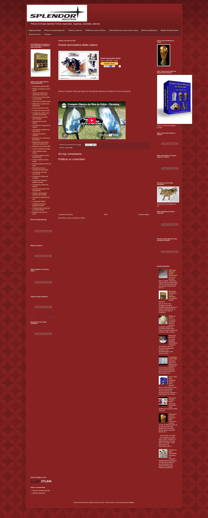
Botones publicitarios (149, 30)
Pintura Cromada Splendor (54, 30)
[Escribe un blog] (88, 145)
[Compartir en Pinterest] (95, 145)
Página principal (35, 30)
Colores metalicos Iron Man (41, 149)
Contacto (47, 34)
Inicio (105, 214)
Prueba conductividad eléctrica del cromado (39, 194)
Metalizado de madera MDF (41, 146)
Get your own (52, 316)
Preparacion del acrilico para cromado (40, 118)
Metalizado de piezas (172, 336)
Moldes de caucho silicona (95, 30)
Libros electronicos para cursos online (123, 30)
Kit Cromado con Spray (167, 435)
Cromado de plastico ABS (40, 86)
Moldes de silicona (172, 317)
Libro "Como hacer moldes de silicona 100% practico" (173, 381)
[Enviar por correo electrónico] (86, 145)
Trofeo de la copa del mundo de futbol (172, 416)
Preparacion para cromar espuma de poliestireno (40, 143)
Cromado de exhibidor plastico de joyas (39, 181)
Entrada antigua (144, 214)
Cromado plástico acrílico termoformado (40, 156)
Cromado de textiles (39, 201)
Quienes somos (35, 34)
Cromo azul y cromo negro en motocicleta (41, 98)
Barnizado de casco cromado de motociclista (40, 169)
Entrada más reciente (66, 214)
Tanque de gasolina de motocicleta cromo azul (39, 94)
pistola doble (69, 147)
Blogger (131, 502)
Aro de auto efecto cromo (40, 108)
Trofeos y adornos (75, 30)
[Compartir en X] (91, 145)
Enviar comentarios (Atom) (76, 218)
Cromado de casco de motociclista (39, 173)
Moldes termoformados (169, 30)
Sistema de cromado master (41, 101)
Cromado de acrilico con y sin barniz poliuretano (40, 113)
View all (33, 316)
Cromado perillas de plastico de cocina (39, 204)
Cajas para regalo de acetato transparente (173, 272)
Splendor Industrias (38, 493)
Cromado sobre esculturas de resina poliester (41, 209)
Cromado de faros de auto (40, 110)
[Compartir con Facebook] (93, 145)
